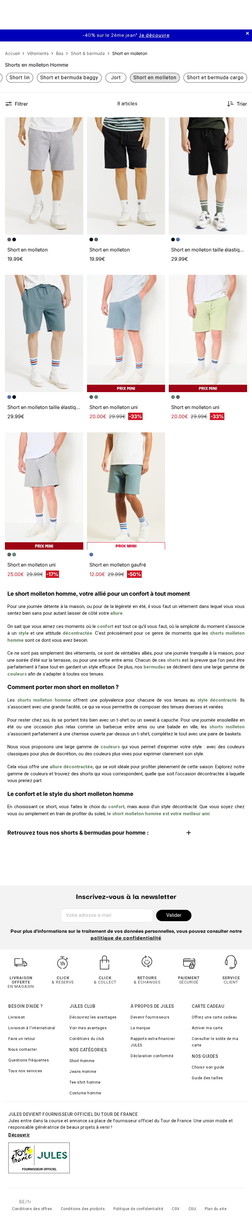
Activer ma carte (207, 1028)
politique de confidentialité (126, 938)
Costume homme (85, 1093)
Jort (116, 77)
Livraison (16, 1017)
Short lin (20, 77)
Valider (173, 915)
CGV (176, 1209)
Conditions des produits (83, 1209)
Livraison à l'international (31, 1028)
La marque (140, 1028)
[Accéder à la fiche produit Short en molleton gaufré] (126, 491)
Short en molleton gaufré (117, 565)
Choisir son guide (208, 1067)
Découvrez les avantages (93, 1017)
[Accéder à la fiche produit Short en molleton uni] (126, 333)
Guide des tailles (207, 1078)
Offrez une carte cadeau (214, 1017)
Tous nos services (25, 1071)
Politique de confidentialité (138, 1209)
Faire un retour (21, 1039)
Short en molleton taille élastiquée (209, 250)
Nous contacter (22, 1049)
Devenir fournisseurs (150, 1017)
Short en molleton (27, 250)
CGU (192, 1209)
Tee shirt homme (85, 1082)
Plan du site (215, 1209)
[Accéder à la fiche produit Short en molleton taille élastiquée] (208, 176)
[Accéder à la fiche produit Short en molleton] (44, 176)
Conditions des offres (32, 1209)
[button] (76, 124)
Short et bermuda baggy (69, 77)
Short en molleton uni (113, 407)
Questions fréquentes (28, 1060)
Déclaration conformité (152, 1056)
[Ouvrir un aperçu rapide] (76, 125)
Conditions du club (86, 1039)
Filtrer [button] (21, 103)
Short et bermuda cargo (215, 77)
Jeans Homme (82, 1071)
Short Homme (82, 1061)
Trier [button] (242, 103)
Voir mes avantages (88, 1028)
